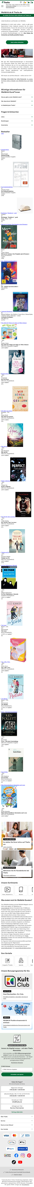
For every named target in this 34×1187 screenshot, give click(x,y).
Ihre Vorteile (4, 1129)
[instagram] (23, 1155)
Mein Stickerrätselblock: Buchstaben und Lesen (13, 785)
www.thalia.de (5, 908)
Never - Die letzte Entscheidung (9, 712)
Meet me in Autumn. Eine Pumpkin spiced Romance (14, 224)
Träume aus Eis (5, 552)
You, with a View (5, 662)
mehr (2, 133)
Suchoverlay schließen (11, 6)
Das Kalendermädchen (7, 187)
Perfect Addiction (5, 481)
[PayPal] (10, 1149)
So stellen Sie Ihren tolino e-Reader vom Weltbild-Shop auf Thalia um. (17, 80)
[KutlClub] (7, 1155)
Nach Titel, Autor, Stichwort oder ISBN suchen (18, 4)
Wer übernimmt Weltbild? (8, 101)
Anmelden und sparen (17, 1074)
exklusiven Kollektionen (8, 925)
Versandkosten (25, 1184)
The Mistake (4, 698)
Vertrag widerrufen (17, 1112)
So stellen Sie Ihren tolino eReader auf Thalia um (17, 15)
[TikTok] (14, 1162)
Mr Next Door (5, 373)
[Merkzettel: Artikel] (28, 2)
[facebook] (16, 1155)
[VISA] (6, 1136)
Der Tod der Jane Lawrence (8, 516)
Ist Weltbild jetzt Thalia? (8, 105)
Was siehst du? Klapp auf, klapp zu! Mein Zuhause (14, 323)
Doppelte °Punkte (7, 961)
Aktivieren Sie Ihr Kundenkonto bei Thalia (17, 864)
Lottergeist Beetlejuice (7, 311)
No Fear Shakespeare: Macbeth (9, 565)
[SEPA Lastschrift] (25, 1136)
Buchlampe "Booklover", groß (9, 213)
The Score (4, 625)
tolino (2, 117)
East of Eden (4, 772)
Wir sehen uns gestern (6, 411)
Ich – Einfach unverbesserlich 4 (9, 261)
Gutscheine (4, 125)
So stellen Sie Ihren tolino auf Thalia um (17, 835)
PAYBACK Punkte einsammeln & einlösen (17, 1015)
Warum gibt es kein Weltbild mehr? (11, 97)
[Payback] (22, 1149)
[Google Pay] (12, 1142)
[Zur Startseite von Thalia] (9, 2)
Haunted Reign (5, 149)
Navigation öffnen (2, 6)
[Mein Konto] (24, 2)
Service (3, 1121)
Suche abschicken (10, 7)
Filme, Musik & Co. (7, 890)
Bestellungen (5, 121)
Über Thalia (4, 1116)
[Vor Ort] (21, 2)
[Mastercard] (14, 1136)
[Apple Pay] (22, 1142)
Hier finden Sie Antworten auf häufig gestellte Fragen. (17, 34)
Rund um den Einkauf (7, 1125)
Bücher (21, 890)
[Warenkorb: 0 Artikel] (31, 2)
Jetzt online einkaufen (17, 42)
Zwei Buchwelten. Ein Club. (17, 987)
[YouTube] (20, 1162)
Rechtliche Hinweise (17, 1062)
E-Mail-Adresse (5, 1066)
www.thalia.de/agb (6, 948)
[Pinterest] (29, 1155)
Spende (21, 961)
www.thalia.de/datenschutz (23, 948)
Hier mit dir (4, 446)
